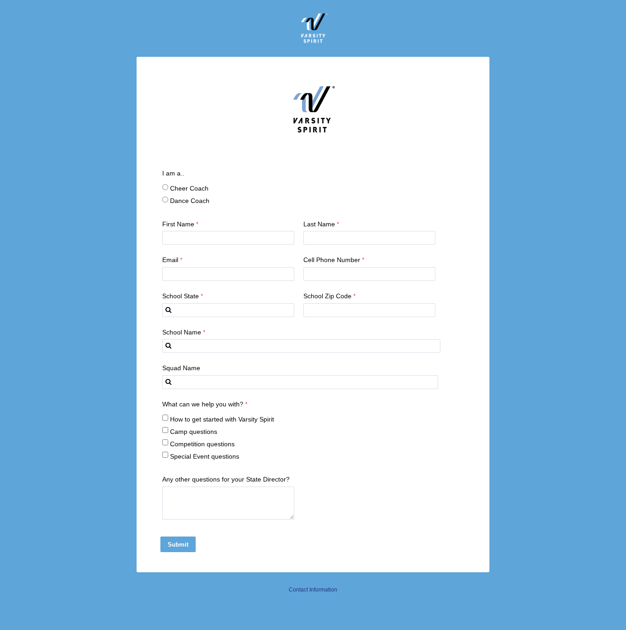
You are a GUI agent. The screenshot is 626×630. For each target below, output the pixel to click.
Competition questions (202, 444)
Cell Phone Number (331, 259)
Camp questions (193, 431)
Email (170, 259)
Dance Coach (189, 200)
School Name (181, 332)
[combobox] (228, 310)
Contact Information (313, 589)
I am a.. (173, 173)
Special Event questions (204, 456)
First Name (178, 224)
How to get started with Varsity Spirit (222, 419)
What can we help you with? (202, 404)
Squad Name (181, 368)
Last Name (319, 224)
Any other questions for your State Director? (226, 479)
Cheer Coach (189, 188)
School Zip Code (327, 296)
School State (180, 296)
